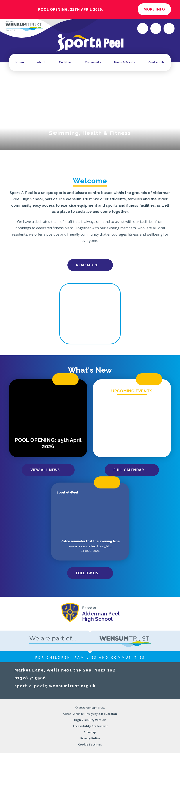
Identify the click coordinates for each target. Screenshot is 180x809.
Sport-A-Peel (67, 492)
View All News (45, 469)
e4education (107, 714)
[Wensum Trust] (24, 26)
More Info (154, 9)
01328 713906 (30, 678)
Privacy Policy (90, 738)
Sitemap (90, 732)
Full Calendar (128, 469)
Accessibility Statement (90, 726)
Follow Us (87, 573)
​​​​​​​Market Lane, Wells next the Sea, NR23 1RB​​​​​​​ (65, 670)
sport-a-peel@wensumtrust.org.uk (55, 686)
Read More (87, 265)
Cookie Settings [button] (90, 744)
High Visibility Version (90, 720)
